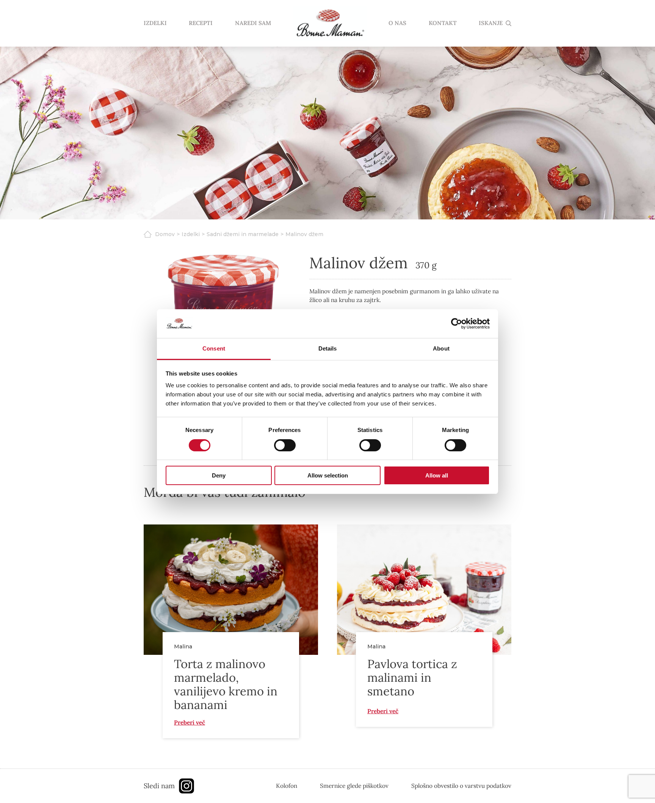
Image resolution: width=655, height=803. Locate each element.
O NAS (397, 23)
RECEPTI (201, 23)
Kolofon (286, 785)
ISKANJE (491, 23)
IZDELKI (155, 23)
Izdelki (191, 234)
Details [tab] (327, 348)
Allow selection (327, 475)
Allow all (436, 475)
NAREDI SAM (253, 23)
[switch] (285, 445)
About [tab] (441, 348)
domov (330, 23)
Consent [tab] (213, 348)
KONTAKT (443, 23)
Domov (165, 234)
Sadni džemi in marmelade (243, 234)
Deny (219, 475)
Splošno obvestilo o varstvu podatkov (461, 785)
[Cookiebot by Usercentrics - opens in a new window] (456, 323)
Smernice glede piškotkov (354, 785)
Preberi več (189, 722)
